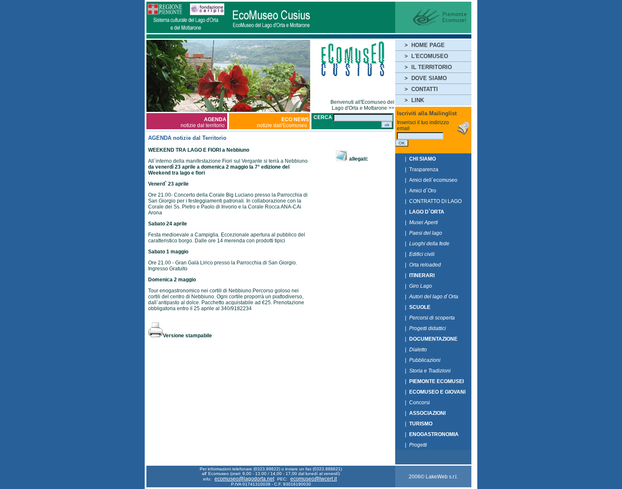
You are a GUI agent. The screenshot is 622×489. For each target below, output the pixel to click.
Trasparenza (423, 169)
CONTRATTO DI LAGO (435, 201)
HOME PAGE (428, 45)
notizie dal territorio (203, 122)
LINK (417, 100)
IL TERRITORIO (431, 67)
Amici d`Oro (422, 191)
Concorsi (419, 403)
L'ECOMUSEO (429, 56)
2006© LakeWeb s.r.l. (433, 477)
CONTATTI (424, 89)
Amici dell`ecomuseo (433, 180)
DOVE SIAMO (429, 78)
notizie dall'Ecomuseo (283, 122)
